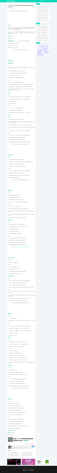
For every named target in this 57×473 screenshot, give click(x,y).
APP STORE (39, 45)
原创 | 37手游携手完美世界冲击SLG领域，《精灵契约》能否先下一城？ (14, 452)
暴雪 (47, 49)
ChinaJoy (43, 45)
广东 (41, 49)
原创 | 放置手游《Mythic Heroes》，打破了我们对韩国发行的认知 (43, 14)
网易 (46, 52)
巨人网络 (40, 49)
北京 (45, 48)
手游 (44, 49)
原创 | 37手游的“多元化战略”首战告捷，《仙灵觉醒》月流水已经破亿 (27, 452)
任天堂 (42, 48)
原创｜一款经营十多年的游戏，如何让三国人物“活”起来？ (43, 6)
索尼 (44, 52)
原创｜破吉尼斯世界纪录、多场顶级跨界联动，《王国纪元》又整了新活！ (43, 27)
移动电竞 (43, 52)
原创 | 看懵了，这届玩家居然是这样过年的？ (42, 35)
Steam (43, 46)
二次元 (40, 48)
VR (47, 46)
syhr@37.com (14, 430)
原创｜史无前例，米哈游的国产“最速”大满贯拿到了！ (43, 9)
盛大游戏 (41, 52)
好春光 (47, 48)
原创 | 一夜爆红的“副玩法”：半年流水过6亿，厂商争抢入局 (43, 17)
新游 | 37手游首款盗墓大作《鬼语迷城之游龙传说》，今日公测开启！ (14, 455)
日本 (46, 49)
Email (33, 446)
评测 (37, 55)
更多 (48, 23)
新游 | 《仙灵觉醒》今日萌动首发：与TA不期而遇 (27, 455)
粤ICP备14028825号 (28, 468)
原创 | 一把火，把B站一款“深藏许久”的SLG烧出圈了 (43, 32)
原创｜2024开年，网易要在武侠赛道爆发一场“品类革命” (43, 30)
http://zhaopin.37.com (16, 45)
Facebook (46, 45)
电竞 (39, 52)
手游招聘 (13, 8)
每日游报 (40, 50)
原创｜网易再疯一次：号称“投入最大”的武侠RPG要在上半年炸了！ (43, 38)
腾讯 (40, 53)
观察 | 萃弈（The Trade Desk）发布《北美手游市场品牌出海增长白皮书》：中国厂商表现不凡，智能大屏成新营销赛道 (43, 20)
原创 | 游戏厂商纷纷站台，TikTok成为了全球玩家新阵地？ (43, 12)
